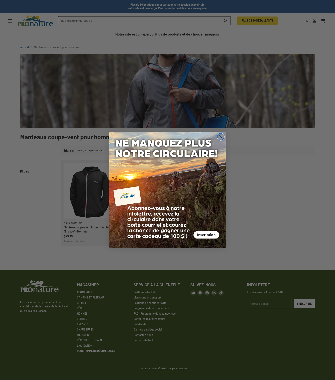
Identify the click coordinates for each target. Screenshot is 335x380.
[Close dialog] (220, 136)
